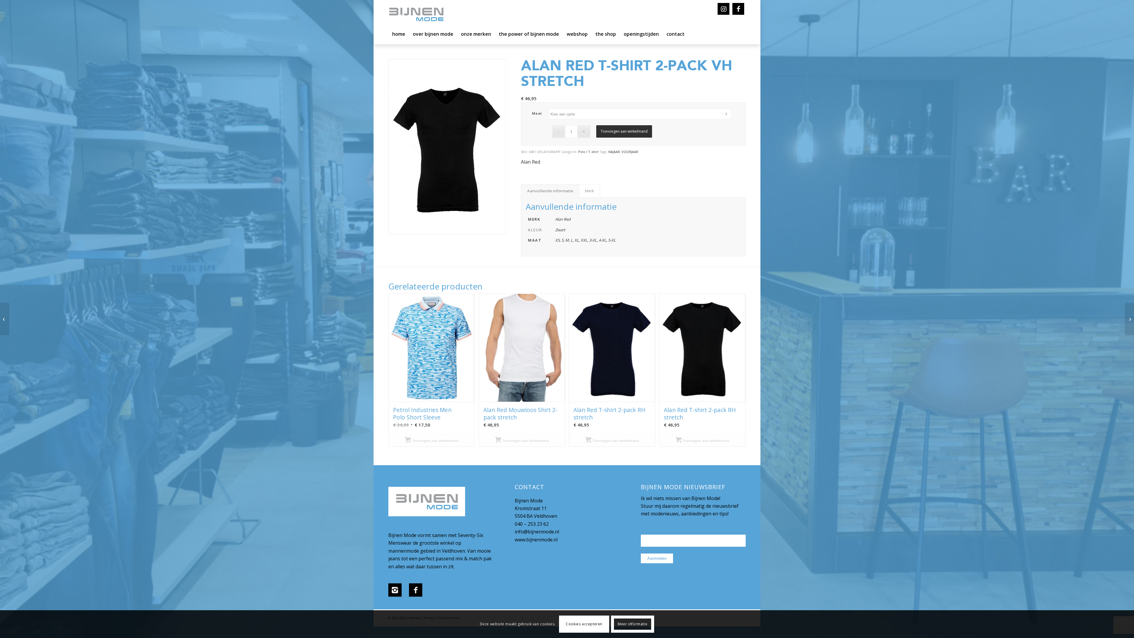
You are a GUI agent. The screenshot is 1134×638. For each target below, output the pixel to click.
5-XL (612, 240)
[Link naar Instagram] (723, 9)
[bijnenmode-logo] (420, 15)
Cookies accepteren (584, 623)
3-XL (593, 240)
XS (557, 240)
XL (576, 240)
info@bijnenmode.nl (537, 531)
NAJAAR (614, 151)
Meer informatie (632, 623)
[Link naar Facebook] (738, 9)
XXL (584, 240)
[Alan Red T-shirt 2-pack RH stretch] (4, 319)
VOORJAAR (630, 151)
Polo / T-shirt (588, 151)
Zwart (560, 229)
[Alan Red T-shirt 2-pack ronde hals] (1129, 319)
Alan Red (530, 162)
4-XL (602, 240)
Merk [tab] (589, 190)
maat (537, 113)
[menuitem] (398, 35)
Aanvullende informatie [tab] (550, 190)
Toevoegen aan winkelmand (624, 131)
